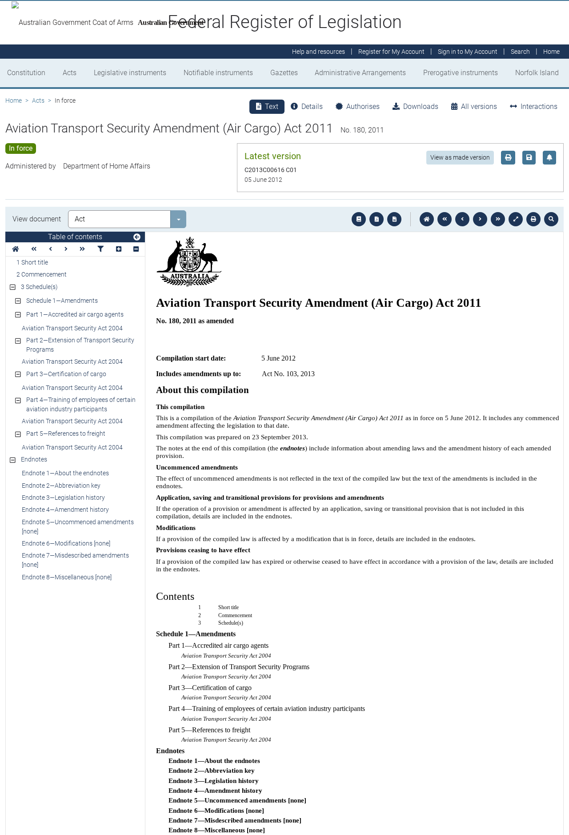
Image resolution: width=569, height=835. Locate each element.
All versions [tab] (479, 106)
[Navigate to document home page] (15, 249)
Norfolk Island (537, 72)
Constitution (26, 72)
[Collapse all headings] (136, 249)
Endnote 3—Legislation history (63, 497)
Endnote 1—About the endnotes (65, 473)
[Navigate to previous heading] (50, 249)
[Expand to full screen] (516, 219)
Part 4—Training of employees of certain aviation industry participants (81, 404)
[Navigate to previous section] (462, 219)
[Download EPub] (359, 219)
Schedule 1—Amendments (62, 300)
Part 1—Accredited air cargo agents (75, 314)
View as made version (460, 157)
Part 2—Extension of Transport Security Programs (80, 345)
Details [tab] (312, 106)
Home (13, 100)
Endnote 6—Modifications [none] (66, 543)
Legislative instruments (130, 72)
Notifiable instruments (218, 72)
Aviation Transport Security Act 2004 (72, 328)
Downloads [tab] (420, 106)
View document (36, 219)
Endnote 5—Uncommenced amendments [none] (78, 526)
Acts (69, 72)
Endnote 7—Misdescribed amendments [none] (75, 560)
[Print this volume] (533, 219)
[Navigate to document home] (427, 219)
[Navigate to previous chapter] (444, 219)
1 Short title (32, 262)
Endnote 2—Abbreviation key (61, 485)
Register (391, 51)
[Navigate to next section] (480, 219)
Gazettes (284, 72)
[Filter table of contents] (100, 249)
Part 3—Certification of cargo (66, 373)
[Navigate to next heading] (66, 249)
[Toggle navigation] (137, 237)
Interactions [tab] (539, 106)
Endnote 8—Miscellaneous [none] (67, 577)
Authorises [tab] (363, 106)
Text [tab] (271, 106)
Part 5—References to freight (65, 433)
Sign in (467, 51)
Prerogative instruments (460, 72)
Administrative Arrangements (360, 72)
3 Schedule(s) (39, 286)
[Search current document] (551, 219)
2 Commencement (41, 274)
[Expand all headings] (118, 249)
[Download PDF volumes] (376, 219)
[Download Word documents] (394, 219)
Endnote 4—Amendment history (65, 509)
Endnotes (34, 459)
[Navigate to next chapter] (498, 219)
